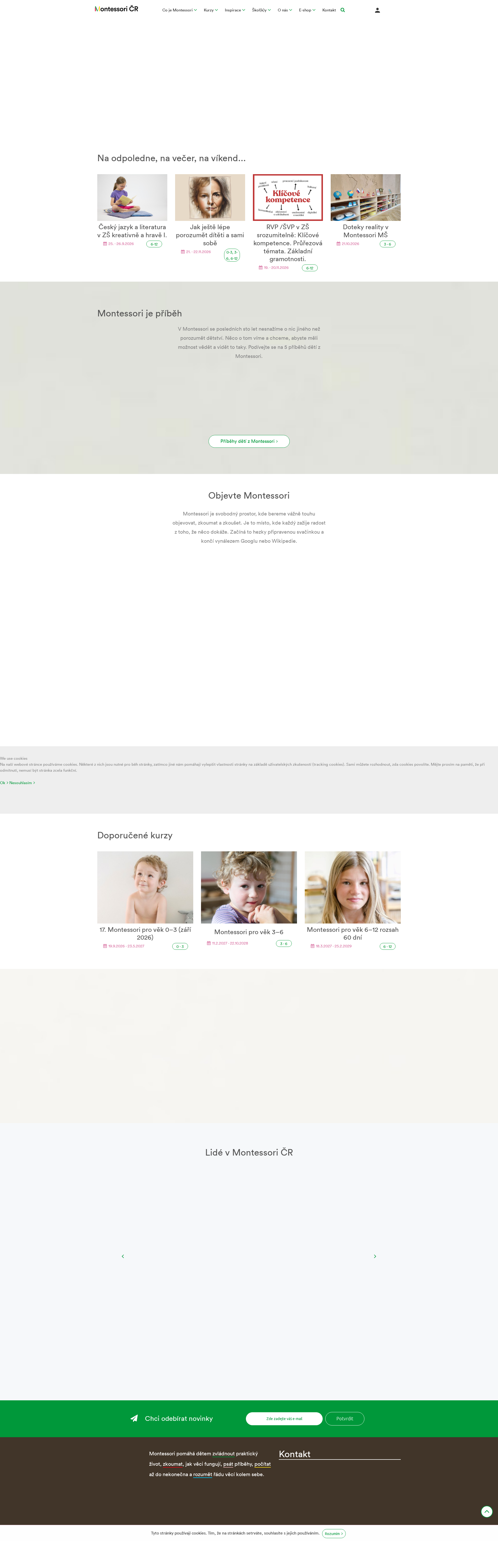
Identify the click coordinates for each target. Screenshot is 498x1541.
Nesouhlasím (20, 782)
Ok (2, 782)
